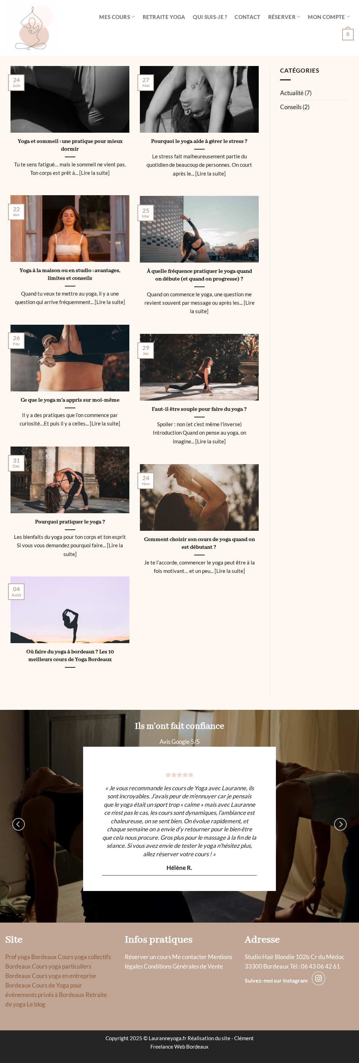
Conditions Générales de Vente (183, 966)
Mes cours (114, 17)
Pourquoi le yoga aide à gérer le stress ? (199, 141)
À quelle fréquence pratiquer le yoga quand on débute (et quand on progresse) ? (199, 275)
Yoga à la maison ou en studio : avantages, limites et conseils (70, 274)
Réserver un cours (148, 956)
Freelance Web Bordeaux (179, 1046)
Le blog (36, 1004)
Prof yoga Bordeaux (31, 956)
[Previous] (18, 823)
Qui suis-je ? (210, 17)
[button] (348, 34)
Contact (247, 17)
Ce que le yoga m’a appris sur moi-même (70, 400)
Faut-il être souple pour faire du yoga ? (199, 409)
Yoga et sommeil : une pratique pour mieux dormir (70, 145)
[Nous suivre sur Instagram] (319, 978)
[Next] (340, 823)
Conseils (291, 107)
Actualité (292, 93)
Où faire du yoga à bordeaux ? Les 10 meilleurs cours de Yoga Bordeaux (70, 655)
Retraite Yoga (164, 17)
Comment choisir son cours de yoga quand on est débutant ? (199, 543)
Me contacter (189, 956)
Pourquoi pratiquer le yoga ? (70, 522)
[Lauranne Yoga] (40, 27)
